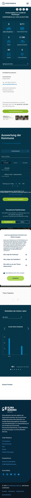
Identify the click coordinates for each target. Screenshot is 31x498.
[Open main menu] (27, 3)
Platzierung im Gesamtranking (12, 143)
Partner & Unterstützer (8, 461)
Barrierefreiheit (6, 495)
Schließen (15, 278)
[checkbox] (15, 273)
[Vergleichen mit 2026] (13, 367)
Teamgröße (25, 162)
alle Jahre (5, 317)
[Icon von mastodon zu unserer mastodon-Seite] (11, 474)
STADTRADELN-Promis (9, 464)
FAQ (3, 446)
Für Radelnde (6, 441)
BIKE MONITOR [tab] (8, 222)
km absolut (6, 162)
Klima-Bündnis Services (14, 485)
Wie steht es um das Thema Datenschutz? (12, 265)
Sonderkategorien (15, 151)
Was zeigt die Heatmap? (10, 254)
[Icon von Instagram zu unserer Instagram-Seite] (7, 474)
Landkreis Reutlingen (15, 194)
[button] (4, 329)
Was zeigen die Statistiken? (11, 259)
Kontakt (4, 491)
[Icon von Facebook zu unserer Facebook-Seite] (3, 474)
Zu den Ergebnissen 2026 (15, 111)
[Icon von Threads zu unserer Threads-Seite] (14, 474)
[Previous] (13, 300)
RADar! (22, 222)
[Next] (18, 300)
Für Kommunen (6, 444)
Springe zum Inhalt (8, 64)
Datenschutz (20, 491)
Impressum (11, 491)
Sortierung (3, 160)
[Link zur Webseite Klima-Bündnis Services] (9, 409)
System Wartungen (8, 452)
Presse (4, 449)
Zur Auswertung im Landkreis (15, 199)
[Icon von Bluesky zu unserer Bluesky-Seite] (18, 474)
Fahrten (15, 162)
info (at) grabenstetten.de (10, 84)
